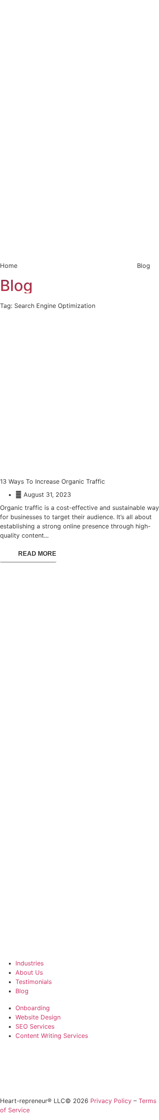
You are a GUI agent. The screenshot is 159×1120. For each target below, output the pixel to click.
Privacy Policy (111, 1101)
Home (8, 265)
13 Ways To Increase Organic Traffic (52, 481)
